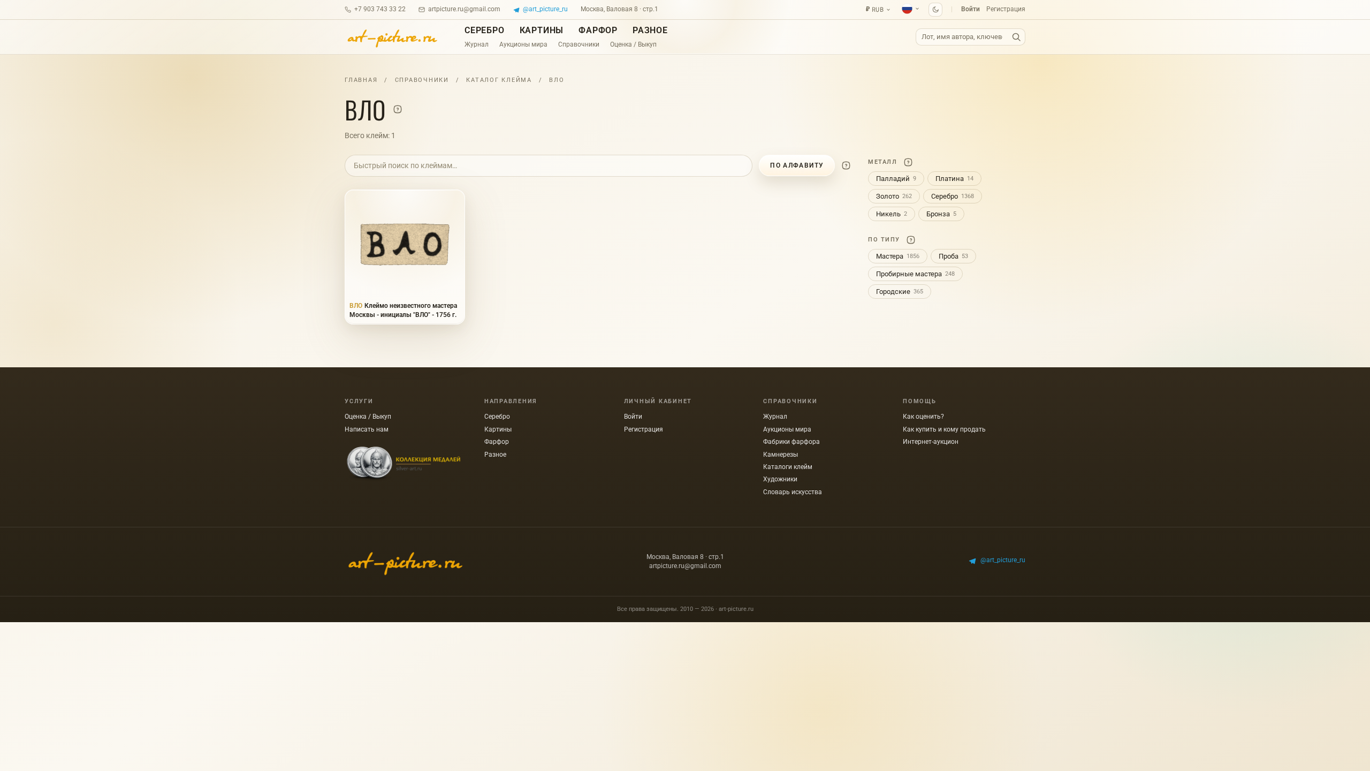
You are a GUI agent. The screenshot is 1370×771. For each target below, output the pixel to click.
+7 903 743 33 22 (380, 9)
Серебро (485, 30)
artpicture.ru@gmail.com (464, 9)
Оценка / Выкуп (633, 44)
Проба (953, 256)
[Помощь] (397, 109)
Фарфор (598, 30)
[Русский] (911, 8)
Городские (899, 292)
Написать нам (367, 429)
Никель (891, 214)
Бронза (941, 214)
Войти (970, 9)
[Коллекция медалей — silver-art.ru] (403, 463)
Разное (650, 30)
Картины (542, 30)
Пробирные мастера (915, 274)
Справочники (578, 44)
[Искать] (1016, 37)
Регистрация (1005, 9)
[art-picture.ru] (392, 37)
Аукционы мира (523, 44)
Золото (894, 196)
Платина (954, 179)
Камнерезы (780, 454)
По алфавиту (797, 165)
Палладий (896, 179)
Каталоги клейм (787, 467)
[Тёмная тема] (935, 10)
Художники (780, 479)
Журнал (477, 44)
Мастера (897, 256)
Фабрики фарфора (791, 441)
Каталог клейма (499, 80)
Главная (361, 80)
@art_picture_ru (545, 9)
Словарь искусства (792, 492)
